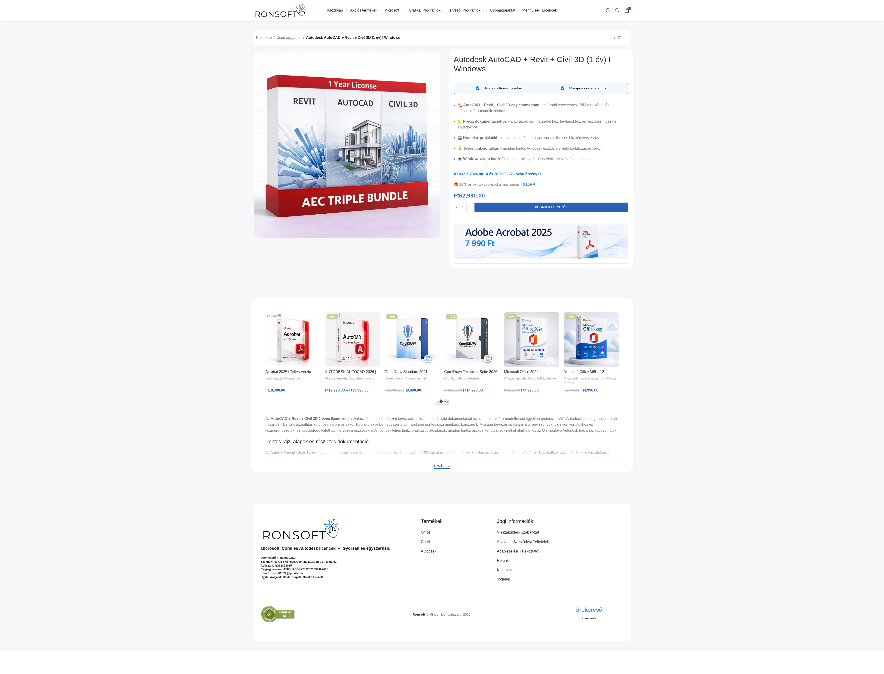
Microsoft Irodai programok (584, 378)
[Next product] (625, 38)
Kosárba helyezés (551, 207)
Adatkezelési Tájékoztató (517, 551)
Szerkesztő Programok (282, 378)
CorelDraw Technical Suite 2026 (470, 372)
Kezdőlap (264, 37)
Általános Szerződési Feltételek (523, 542)
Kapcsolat (505, 570)
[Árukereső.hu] (589, 611)
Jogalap (503, 579)
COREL (450, 378)
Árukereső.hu (589, 618)
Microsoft (270, 548)
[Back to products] (620, 38)
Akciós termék (336, 378)
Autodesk (308, 548)
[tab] (442, 402)
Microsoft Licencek (542, 378)
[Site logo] (281, 10)
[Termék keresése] (617, 10)
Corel (287, 548)
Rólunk (503, 560)
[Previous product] (614, 38)
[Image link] (541, 241)
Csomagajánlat (288, 37)
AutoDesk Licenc (361, 378)
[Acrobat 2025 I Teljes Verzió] (292, 339)
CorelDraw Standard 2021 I (407, 372)
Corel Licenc (394, 378)
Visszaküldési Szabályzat (518, 532)
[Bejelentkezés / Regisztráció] (607, 10)
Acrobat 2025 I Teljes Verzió (288, 372)
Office (425, 532)
